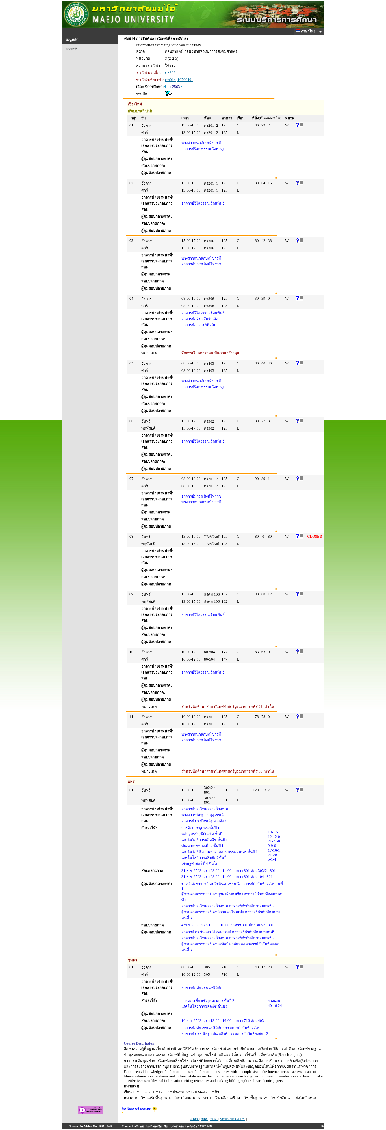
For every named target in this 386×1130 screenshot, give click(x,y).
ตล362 (170, 72)
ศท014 (170, 80)
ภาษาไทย (308, 31)
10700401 (185, 80)
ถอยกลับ (72, 49)
